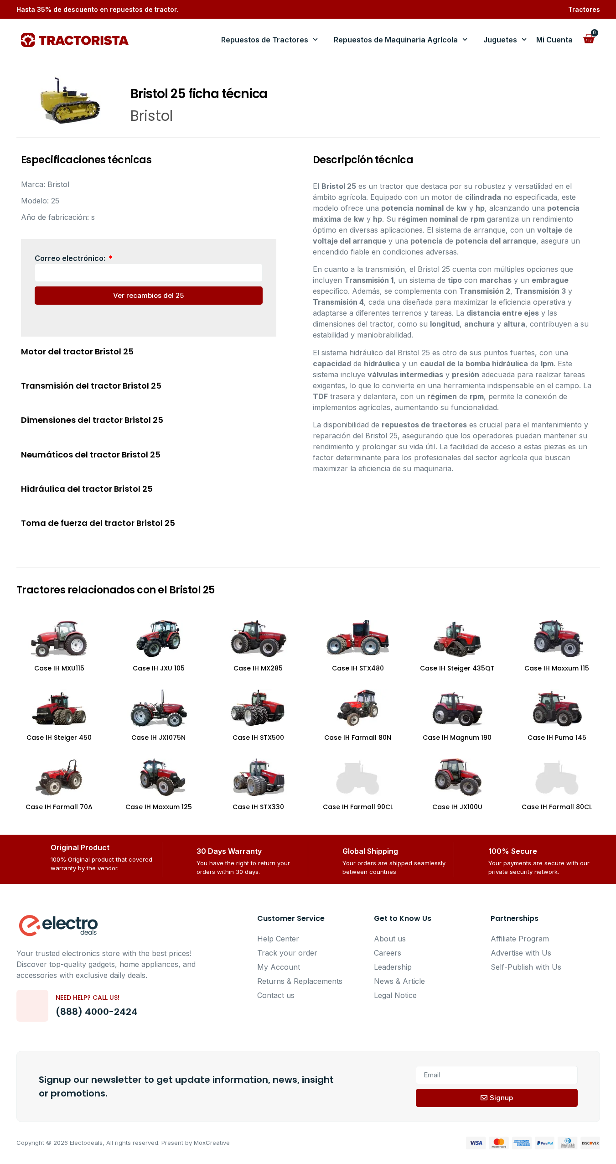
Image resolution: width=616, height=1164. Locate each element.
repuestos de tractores (424, 424)
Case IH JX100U (457, 806)
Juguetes (500, 39)
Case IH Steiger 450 (59, 737)
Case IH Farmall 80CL (557, 806)
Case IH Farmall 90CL (358, 806)
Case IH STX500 (258, 737)
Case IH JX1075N (158, 737)
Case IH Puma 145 (557, 737)
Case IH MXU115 (59, 668)
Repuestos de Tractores (264, 39)
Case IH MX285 (258, 668)
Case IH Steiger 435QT (457, 668)
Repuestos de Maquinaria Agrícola (396, 39)
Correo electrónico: (71, 258)
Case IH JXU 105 (159, 668)
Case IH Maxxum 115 (556, 668)
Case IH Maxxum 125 (158, 806)
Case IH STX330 (258, 806)
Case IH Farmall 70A (59, 806)
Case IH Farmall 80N (357, 737)
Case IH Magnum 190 (457, 737)
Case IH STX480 (358, 668)
